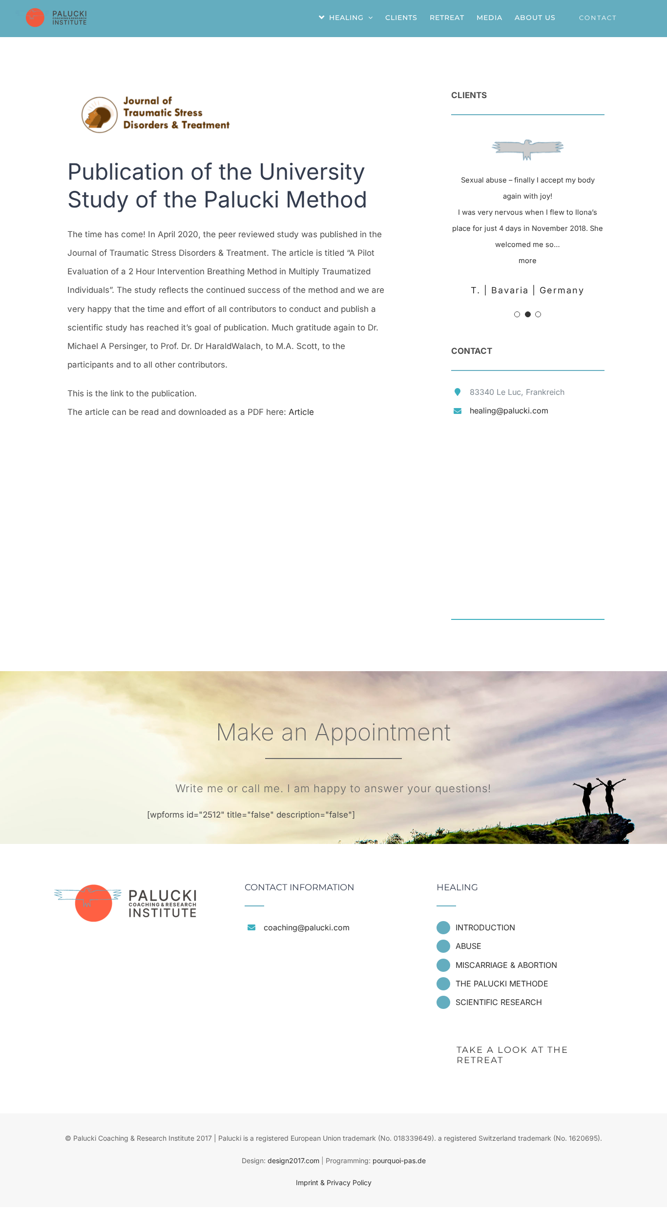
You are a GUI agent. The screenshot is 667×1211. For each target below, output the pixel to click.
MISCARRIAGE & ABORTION (506, 965)
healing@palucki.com (509, 410)
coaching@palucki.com (307, 927)
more (528, 260)
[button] (517, 314)
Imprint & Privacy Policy (334, 1182)
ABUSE (468, 946)
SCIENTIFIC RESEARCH (499, 1002)
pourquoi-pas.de (399, 1160)
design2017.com (293, 1160)
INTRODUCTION (485, 927)
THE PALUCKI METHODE (502, 983)
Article (301, 412)
